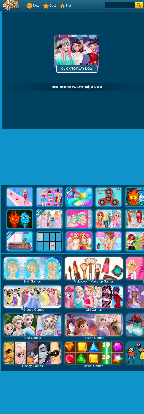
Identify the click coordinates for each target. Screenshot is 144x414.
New (36, 5)
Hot (68, 5)
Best (53, 5)
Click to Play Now (76, 68)
